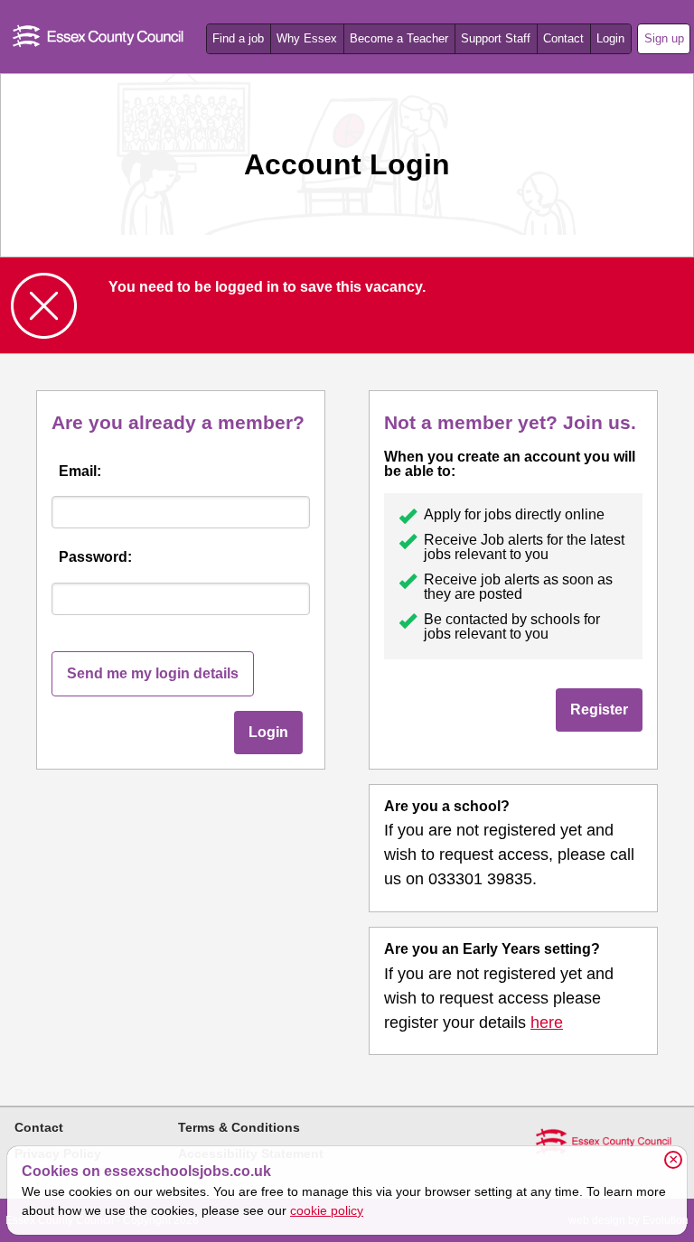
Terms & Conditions (239, 1127)
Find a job (238, 38)
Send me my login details (153, 673)
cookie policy (326, 1210)
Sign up (664, 38)
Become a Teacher (399, 38)
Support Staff (495, 38)
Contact (563, 38)
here (546, 1022)
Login (610, 38)
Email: (80, 471)
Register (599, 709)
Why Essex (307, 38)
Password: (95, 557)
